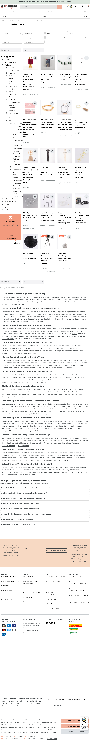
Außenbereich (15, 360)
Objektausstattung (31, 588)
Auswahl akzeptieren (74, 731)
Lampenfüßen (32, 353)
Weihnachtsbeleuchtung (56, 380)
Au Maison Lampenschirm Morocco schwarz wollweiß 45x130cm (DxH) (65, 172)
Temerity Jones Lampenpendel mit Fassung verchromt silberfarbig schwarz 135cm (82, 218)
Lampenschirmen (17, 353)
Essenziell (8, 736)
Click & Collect (29, 577)
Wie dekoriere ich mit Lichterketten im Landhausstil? (21, 509)
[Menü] (87, 718)
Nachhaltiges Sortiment (79, 584)
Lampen (74, 333)
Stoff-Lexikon (52, 599)
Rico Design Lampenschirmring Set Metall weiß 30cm (30, 216)
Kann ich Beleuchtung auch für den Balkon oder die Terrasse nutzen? (27, 514)
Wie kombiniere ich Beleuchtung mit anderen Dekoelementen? (25, 493)
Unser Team (5, 586)
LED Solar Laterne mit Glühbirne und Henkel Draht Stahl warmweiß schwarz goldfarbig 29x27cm (65, 124)
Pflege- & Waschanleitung (53, 587)
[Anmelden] (76, 7)
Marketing (31, 736)
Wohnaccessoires (30, 20)
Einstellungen (52, 738)
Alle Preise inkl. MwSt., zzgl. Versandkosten (66, 699)
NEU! (85, 16)
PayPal (29, 738)
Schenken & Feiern (47, 12)
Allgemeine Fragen (54, 581)
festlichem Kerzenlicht (79, 467)
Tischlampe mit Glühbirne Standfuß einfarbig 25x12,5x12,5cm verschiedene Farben (30, 175)
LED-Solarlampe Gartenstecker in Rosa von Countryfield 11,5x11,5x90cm (81, 79)
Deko (5, 16)
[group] (30, 62)
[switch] (84, 728)
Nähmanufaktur (18, 12)
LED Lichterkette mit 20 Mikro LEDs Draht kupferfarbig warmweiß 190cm (47, 123)
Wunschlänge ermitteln (56, 577)
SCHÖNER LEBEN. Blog (58, 550)
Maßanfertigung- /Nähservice (30, 582)
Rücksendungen (53, 608)
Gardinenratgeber (54, 604)
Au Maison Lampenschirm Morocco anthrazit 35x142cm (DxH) (47, 171)
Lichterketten (7, 312)
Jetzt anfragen (66, 2)
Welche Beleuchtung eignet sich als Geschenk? (19, 519)
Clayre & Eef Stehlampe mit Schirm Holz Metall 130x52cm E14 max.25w (47, 258)
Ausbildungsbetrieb (79, 595)
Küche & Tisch (81, 12)
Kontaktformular (34, 549)
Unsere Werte (6, 595)
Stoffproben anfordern (33, 592)
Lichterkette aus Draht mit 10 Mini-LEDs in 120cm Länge (47, 78)
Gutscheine (28, 597)
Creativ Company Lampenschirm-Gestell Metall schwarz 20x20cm (47, 216)
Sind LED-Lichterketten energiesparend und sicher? (21, 503)
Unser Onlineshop (8, 577)
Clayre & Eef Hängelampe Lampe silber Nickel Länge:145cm (65, 257)
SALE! (45, 16)
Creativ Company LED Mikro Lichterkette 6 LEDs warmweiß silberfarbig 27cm (65, 218)
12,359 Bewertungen (11, 238)
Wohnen (32, 12)
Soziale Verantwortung (79, 602)
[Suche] (59, 7)
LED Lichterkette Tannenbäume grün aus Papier (65, 77)
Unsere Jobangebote (9, 599)
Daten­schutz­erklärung (30, 732)
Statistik (19, 736)
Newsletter (28, 602)
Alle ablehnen (74, 726)
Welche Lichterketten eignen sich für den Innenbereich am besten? (26, 488)
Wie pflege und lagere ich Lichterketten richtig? (19, 524)
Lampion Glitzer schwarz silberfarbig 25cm (29, 256)
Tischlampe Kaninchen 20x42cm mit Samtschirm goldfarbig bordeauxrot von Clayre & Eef (29, 82)
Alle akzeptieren (74, 721)
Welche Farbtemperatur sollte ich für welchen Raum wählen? (24, 498)
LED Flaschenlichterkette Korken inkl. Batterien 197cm (82, 123)
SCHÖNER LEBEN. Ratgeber (52, 593)
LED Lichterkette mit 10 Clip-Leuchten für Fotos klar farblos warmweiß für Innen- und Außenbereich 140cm (30, 128)
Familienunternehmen (78, 591)
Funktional (40, 738)
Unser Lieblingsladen (10, 581)
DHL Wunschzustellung (13, 738)
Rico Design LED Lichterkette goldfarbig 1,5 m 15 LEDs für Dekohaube (81, 172)
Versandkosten (21, 288)
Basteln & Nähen (65, 12)
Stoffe (5, 12)
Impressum (52, 732)
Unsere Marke (6, 590)
